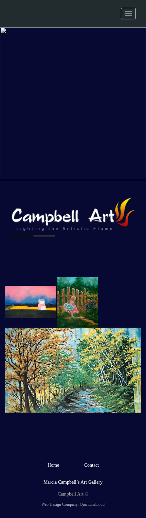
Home (53, 465)
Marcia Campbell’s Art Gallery (73, 482)
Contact (91, 465)
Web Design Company (59, 504)
